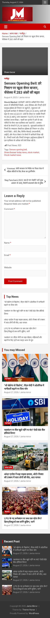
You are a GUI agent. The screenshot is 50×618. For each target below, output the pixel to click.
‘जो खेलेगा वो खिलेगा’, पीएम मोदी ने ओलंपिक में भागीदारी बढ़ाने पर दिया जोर (30, 548)
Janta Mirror (32, 606)
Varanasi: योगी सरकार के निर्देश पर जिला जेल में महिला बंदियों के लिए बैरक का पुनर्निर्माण (25, 170)
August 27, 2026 (11, 392)
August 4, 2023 (10, 97)
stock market (33, 152)
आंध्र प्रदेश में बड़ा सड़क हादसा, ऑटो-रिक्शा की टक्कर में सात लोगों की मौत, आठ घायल (29, 574)
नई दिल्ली (8, 379)
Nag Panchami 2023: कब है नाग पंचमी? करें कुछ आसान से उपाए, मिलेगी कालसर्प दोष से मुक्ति (24, 181)
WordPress (34, 613)
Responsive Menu (45, 2)
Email (7, 255)
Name (7, 243)
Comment (9, 209)
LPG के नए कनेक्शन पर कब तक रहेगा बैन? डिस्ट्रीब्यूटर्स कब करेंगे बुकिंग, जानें (30, 587)
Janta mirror (24, 97)
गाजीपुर (6, 78)
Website (8, 267)
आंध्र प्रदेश (8, 467)
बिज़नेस (7, 512)
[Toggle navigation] (5, 27)
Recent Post (12, 541)
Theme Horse (28, 609)
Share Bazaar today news (15, 152)
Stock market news (12, 155)
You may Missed (14, 350)
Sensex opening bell (18, 149)
